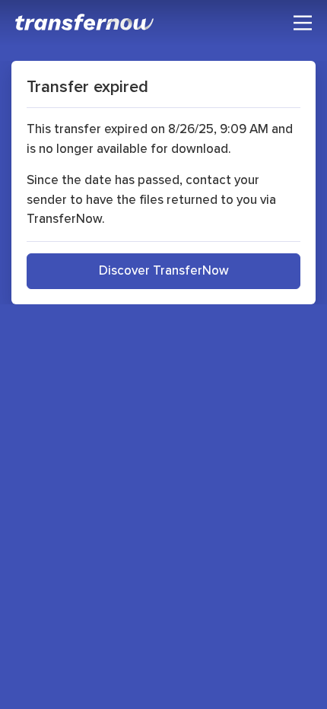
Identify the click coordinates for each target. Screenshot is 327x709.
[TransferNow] (85, 22)
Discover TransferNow (164, 270)
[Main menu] (302, 23)
